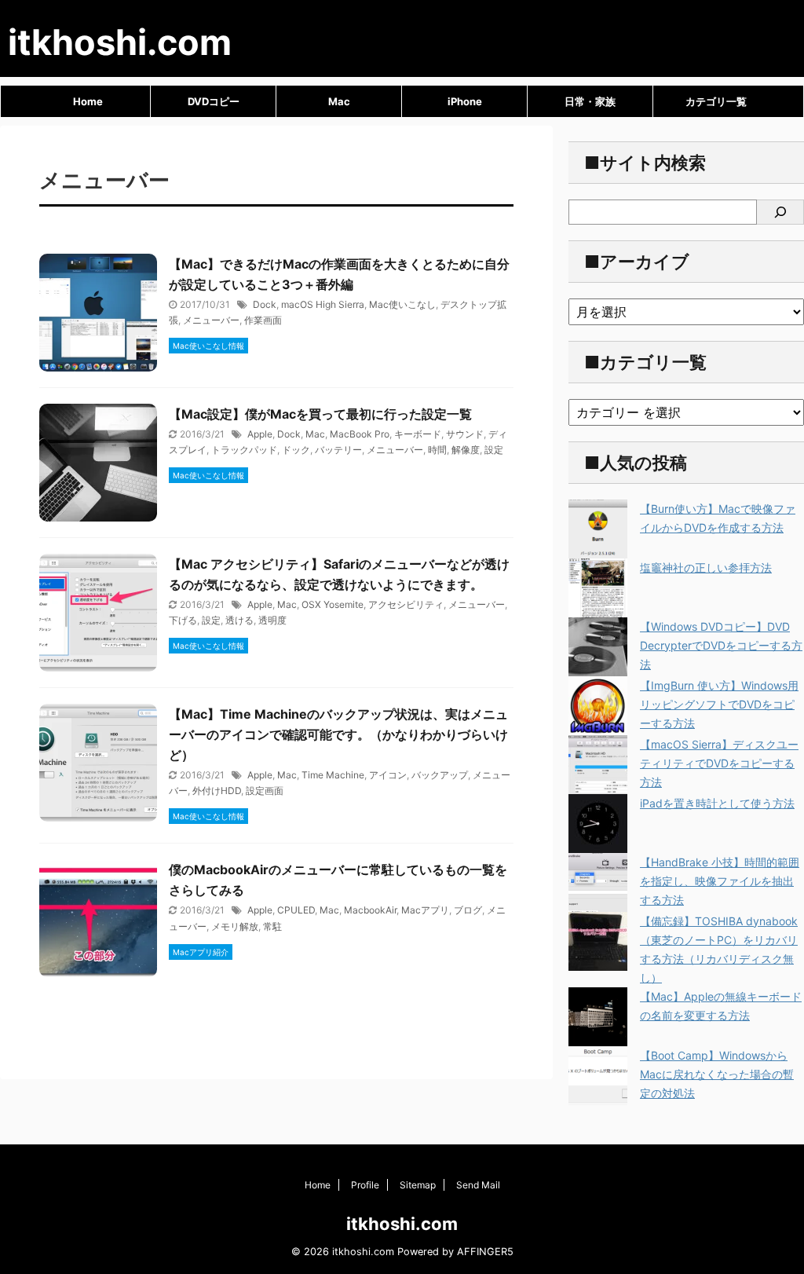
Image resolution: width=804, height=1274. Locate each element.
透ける (239, 620)
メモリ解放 (234, 926)
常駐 (272, 926)
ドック (296, 450)
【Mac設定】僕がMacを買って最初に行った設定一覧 (320, 414)
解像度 (465, 450)
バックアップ (439, 775)
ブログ (468, 910)
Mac (339, 101)
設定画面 (264, 790)
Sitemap (418, 1185)
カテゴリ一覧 (716, 101)
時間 (437, 450)
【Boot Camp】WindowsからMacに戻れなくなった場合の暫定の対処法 (717, 1074)
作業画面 (263, 320)
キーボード (417, 434)
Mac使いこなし (402, 304)
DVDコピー (213, 101)
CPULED (296, 910)
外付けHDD (216, 790)
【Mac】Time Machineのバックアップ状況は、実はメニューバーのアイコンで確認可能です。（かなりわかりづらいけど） (338, 734)
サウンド (465, 434)
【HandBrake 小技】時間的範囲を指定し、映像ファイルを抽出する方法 (719, 880)
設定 (493, 450)
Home (88, 101)
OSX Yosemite (333, 604)
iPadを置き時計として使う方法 (717, 803)
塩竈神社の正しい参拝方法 (706, 567)
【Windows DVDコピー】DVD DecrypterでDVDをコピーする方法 (721, 645)
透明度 (272, 620)
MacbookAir (370, 910)
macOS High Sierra (322, 304)
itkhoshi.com (120, 42)
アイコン (388, 775)
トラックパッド (244, 450)
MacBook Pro (359, 434)
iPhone (465, 101)
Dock (264, 304)
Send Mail (478, 1185)
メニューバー (211, 320)
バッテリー (338, 450)
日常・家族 (590, 101)
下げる (183, 620)
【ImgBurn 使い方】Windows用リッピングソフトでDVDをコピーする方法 (719, 704)
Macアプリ (425, 910)
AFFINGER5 (485, 1252)
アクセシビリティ (406, 604)
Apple (259, 434)
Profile (365, 1185)
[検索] (780, 212)
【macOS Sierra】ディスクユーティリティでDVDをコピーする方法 (719, 763)
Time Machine (333, 775)
